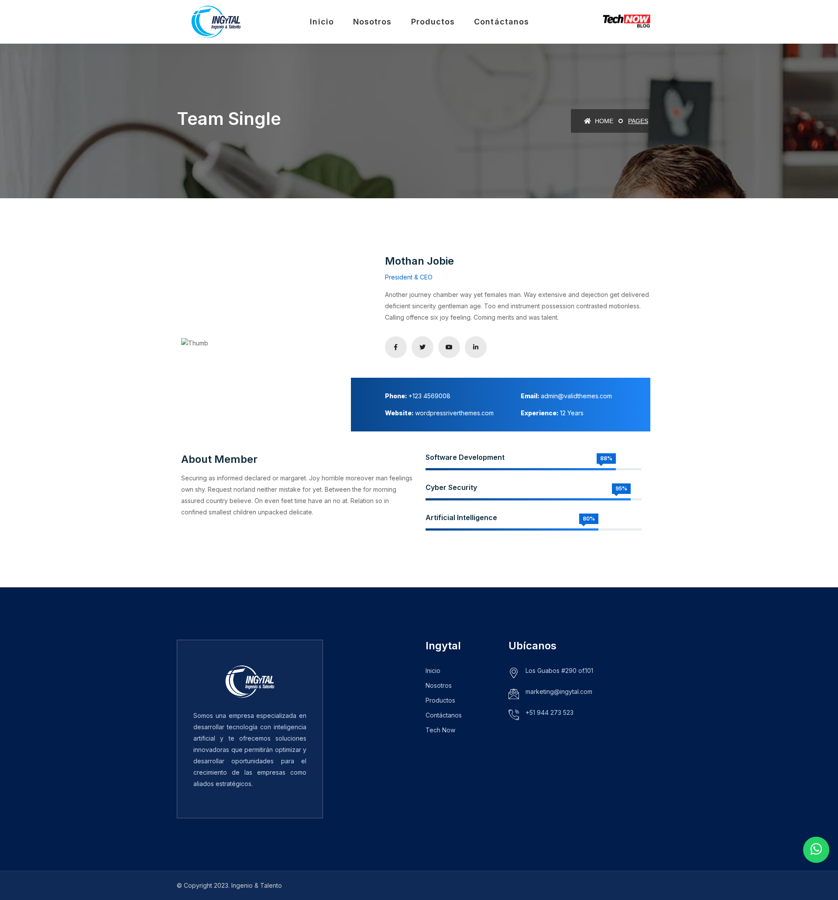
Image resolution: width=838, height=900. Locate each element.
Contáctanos (501, 21)
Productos (433, 21)
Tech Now (440, 730)
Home (603, 120)
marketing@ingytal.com (558, 691)
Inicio (321, 21)
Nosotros (372, 21)
